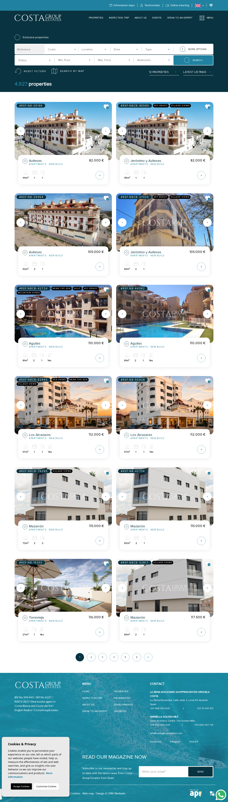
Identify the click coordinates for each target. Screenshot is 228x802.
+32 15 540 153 (205, 708)
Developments (123, 704)
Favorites (120, 711)
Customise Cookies (46, 786)
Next (108, 131)
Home (85, 691)
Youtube (193, 741)
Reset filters (35, 71)
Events (157, 17)
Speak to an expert (179, 17)
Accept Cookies (21, 786)
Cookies (75, 793)
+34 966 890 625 (160, 708)
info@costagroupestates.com (166, 733)
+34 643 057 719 (203, 724)
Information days (124, 5)
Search (197, 60)
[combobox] (62, 49)
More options (197, 49)
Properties (96, 17)
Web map (88, 793)
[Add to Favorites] (106, 107)
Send (200, 771)
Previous (18, 131)
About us (140, 17)
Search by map (72, 71)
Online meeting (179, 5)
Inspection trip (119, 17)
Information (122, 698)
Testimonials (152, 5)
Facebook (155, 741)
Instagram (175, 741)
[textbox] (63, 49)
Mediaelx (120, 793)
